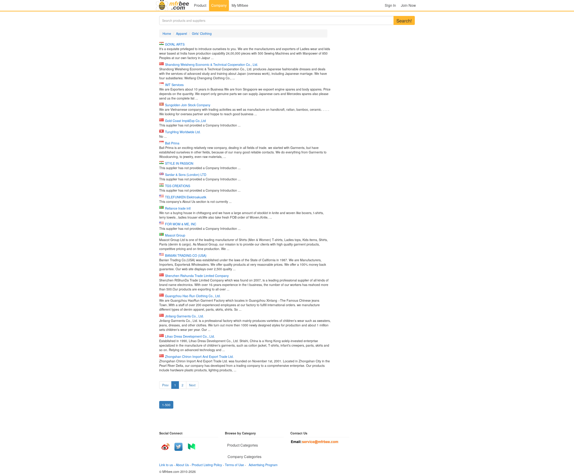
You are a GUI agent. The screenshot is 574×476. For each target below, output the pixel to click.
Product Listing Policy (207, 465)
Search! (404, 20)
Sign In (390, 5)
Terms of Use (234, 465)
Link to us (166, 465)
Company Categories (244, 456)
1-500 (166, 405)
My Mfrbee (240, 5)
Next (192, 385)
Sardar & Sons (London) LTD (185, 174)
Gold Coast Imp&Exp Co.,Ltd (185, 120)
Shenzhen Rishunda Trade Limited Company (197, 275)
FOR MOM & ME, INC (180, 224)
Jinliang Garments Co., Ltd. (184, 316)
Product (200, 5)
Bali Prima (172, 143)
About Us (182, 465)
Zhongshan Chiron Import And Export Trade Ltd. (199, 356)
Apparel (181, 33)
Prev (165, 385)
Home (167, 33)
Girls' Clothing (202, 33)
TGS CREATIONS (177, 186)
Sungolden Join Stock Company (187, 105)
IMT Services (174, 84)
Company (219, 5)
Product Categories (242, 445)
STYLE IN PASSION (179, 163)
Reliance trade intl (178, 208)
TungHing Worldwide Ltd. (183, 132)
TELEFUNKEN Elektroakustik (185, 197)
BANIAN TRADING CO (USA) (186, 255)
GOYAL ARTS (175, 44)
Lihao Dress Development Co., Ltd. (190, 336)
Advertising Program (262, 465)
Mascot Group (175, 235)
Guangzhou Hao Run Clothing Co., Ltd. (193, 296)
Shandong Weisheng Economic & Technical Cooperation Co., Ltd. (211, 64)
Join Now (408, 5)
